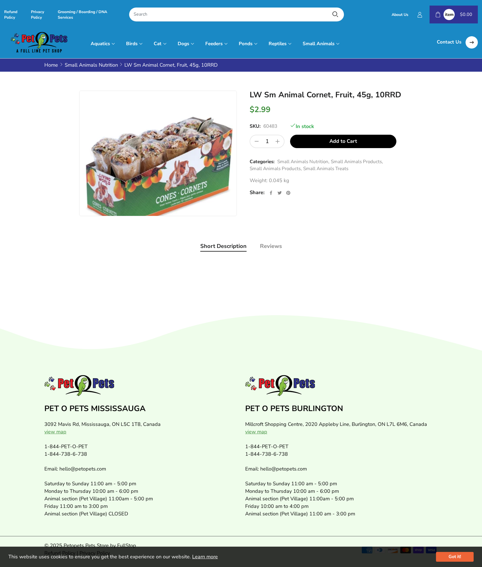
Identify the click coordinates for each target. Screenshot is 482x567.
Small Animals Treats (325, 168)
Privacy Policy (37, 14)
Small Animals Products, (357, 161)
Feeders (214, 43)
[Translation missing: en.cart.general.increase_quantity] (277, 141)
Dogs (183, 43)
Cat (158, 43)
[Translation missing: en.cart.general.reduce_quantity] (256, 141)
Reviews (271, 246)
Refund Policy (10, 14)
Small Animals (318, 43)
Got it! (455, 557)
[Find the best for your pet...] (335, 14)
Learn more (205, 556)
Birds (132, 43)
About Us (400, 14)
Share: (257, 192)
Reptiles (277, 43)
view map (55, 431)
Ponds (245, 43)
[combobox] (236, 15)
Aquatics (100, 43)
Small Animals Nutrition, (303, 161)
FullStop (126, 545)
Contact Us (450, 42)
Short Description (223, 246)
